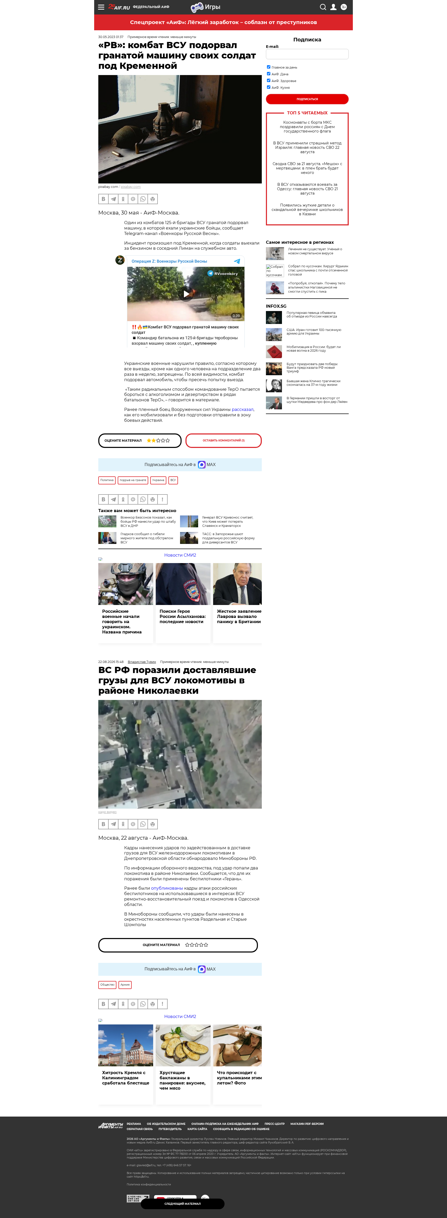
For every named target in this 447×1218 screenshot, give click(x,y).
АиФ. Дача (280, 74)
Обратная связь (140, 1129)
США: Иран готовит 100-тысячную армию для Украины (314, 331)
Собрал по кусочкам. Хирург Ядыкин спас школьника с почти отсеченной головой (318, 270)
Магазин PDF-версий (307, 1124)
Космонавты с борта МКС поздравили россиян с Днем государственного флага (307, 127)
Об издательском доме (166, 1124)
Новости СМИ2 (180, 555)
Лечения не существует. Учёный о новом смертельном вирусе (315, 251)
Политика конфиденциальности (149, 1184)
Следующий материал (183, 1204)
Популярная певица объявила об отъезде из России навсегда (312, 314)
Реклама (134, 1124)
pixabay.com (131, 187)
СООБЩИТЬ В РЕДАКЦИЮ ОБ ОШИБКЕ (241, 1129)
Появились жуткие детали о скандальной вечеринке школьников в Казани (307, 209)
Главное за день (284, 67)
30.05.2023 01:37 (110, 37)
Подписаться (307, 99)
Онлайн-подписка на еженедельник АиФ (225, 1124)
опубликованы (167, 888)
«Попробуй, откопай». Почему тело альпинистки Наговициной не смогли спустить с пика (316, 287)
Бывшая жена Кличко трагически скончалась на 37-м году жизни (313, 383)
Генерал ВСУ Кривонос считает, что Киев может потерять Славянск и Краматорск (227, 521)
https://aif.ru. (141, 1176)
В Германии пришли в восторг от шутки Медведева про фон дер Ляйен (317, 400)
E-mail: (272, 46)
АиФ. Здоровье (284, 81)
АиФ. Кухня (281, 88)
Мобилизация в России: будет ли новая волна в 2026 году (314, 348)
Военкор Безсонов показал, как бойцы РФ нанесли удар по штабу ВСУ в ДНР (148, 521)
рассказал (243, 409)
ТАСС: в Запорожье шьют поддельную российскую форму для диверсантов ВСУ (228, 538)
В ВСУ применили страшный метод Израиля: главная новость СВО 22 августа (307, 147)
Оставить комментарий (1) (224, 440)
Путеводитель (170, 1129)
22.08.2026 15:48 (111, 662)
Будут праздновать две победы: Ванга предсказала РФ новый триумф (312, 367)
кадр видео (107, 812)
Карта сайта (197, 1129)
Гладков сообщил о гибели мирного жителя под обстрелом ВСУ (147, 538)
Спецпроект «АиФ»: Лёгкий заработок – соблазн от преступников (223, 22)
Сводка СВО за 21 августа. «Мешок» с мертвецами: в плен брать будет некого (307, 168)
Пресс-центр (275, 1124)
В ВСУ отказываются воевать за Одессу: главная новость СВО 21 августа (307, 189)
